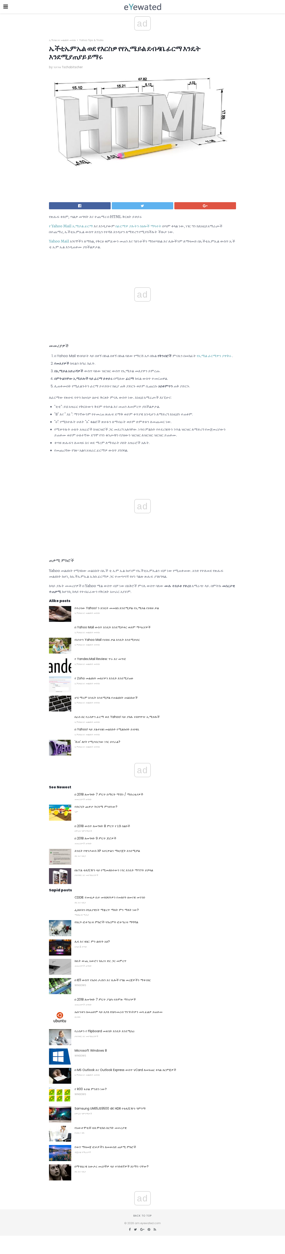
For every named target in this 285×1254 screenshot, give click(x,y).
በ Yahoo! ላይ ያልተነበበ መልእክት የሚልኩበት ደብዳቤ (107, 729)
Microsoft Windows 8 (91, 1050)
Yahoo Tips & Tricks (91, 40)
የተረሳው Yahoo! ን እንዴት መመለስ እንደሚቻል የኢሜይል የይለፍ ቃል (117, 608)
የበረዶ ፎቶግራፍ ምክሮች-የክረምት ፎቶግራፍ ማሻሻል (106, 922)
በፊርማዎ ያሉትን (127, 226)
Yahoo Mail (59, 241)
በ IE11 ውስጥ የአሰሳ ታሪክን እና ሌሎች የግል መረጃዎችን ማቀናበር (113, 980)
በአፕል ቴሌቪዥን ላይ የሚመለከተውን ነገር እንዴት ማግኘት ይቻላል (114, 870)
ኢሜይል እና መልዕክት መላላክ (62, 40)
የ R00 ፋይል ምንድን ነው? (91, 1089)
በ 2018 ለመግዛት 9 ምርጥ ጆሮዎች (95, 838)
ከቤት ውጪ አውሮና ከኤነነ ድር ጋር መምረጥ (100, 961)
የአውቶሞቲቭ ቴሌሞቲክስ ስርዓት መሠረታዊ (101, 1128)
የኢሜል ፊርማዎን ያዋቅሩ (214, 355)
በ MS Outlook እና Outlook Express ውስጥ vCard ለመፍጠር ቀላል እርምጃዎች (125, 1070)
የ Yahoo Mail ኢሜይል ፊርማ (71, 226)
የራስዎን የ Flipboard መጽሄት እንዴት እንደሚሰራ (105, 1031)
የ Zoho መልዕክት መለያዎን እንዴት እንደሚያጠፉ (104, 678)
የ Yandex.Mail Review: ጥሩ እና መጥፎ (100, 659)
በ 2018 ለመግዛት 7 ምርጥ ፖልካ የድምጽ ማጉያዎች (105, 999)
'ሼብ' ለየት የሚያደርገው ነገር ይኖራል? (97, 742)
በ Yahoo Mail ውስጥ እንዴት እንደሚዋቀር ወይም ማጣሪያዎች (113, 627)
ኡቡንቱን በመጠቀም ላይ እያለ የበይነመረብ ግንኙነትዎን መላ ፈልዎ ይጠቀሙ (119, 1012)
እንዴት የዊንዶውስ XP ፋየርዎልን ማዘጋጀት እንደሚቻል (107, 851)
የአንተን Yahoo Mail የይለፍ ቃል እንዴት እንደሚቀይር (107, 639)
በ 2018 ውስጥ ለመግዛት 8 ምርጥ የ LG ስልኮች (102, 826)
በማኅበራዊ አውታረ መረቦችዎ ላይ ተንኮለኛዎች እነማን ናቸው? (112, 1166)
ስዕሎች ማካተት (150, 226)
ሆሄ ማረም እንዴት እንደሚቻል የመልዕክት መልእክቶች (106, 697)
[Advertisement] (142, 469)
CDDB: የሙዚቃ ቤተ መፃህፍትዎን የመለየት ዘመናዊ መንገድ (110, 897)
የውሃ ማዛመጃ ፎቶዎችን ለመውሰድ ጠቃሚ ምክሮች (105, 1147)
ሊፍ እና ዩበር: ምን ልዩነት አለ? (92, 941)
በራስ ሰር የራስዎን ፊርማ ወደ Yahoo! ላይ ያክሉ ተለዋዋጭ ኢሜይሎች (117, 717)
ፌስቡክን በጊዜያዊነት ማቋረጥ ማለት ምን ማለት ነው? (107, 910)
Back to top (142, 1215)
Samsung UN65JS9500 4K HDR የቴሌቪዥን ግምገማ (110, 1108)
